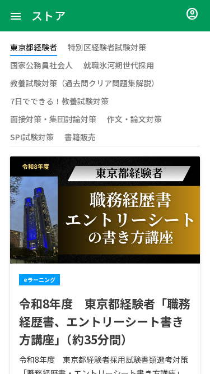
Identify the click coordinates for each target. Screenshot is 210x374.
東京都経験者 (33, 47)
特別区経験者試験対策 (107, 47)
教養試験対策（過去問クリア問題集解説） (84, 83)
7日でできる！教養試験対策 (59, 101)
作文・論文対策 (134, 118)
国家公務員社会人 (41, 65)
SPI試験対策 (32, 136)
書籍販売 (80, 136)
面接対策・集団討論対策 (53, 118)
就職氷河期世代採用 (118, 65)
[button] (15, 15)
